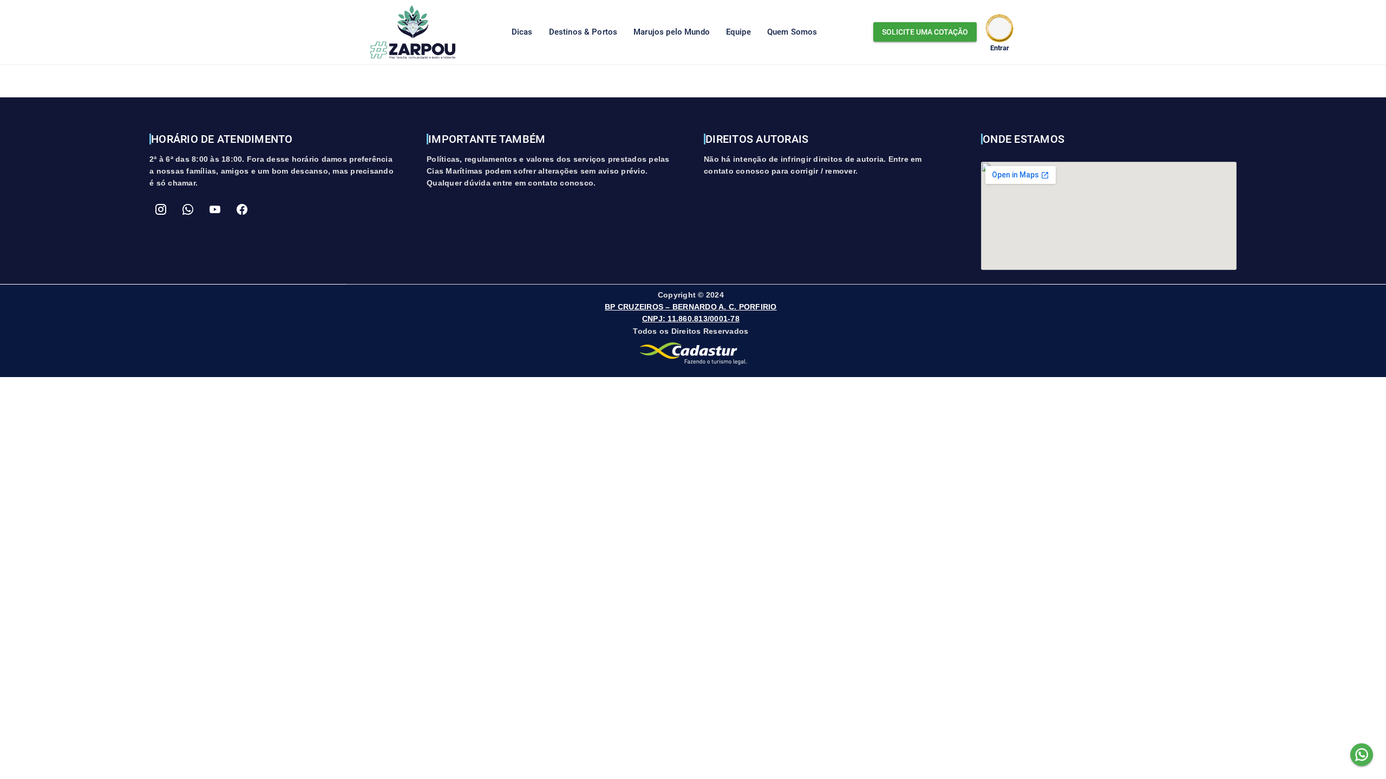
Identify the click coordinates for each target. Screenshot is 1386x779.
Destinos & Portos (583, 32)
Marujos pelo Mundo (671, 32)
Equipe (738, 32)
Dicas (522, 32)
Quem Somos (792, 32)
